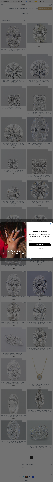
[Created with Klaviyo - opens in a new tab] (26, 259)
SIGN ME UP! (39, 244)
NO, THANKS (40, 248)
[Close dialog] (51, 224)
